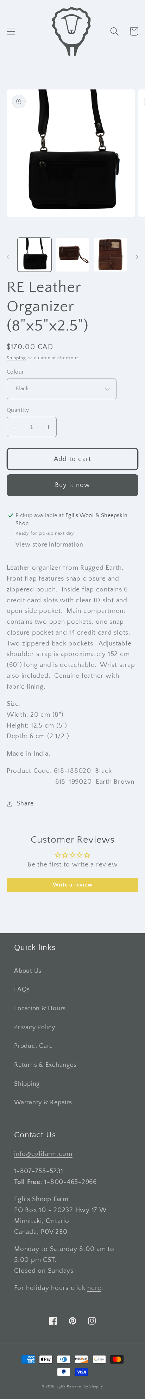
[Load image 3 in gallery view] (110, 254)
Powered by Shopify (85, 1386)
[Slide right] (137, 257)
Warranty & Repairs (43, 1102)
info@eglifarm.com (43, 1154)
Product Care (33, 1046)
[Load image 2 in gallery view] (72, 254)
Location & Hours (40, 1008)
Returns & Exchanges (45, 1065)
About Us (28, 971)
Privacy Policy (34, 1027)
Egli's (61, 1386)
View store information (49, 544)
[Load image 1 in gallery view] (34, 254)
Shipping (16, 357)
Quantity (18, 410)
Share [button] (25, 803)
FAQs (22, 989)
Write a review (73, 885)
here (94, 1288)
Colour (15, 372)
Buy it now (72, 485)
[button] (11, 31)
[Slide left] (7, 257)
